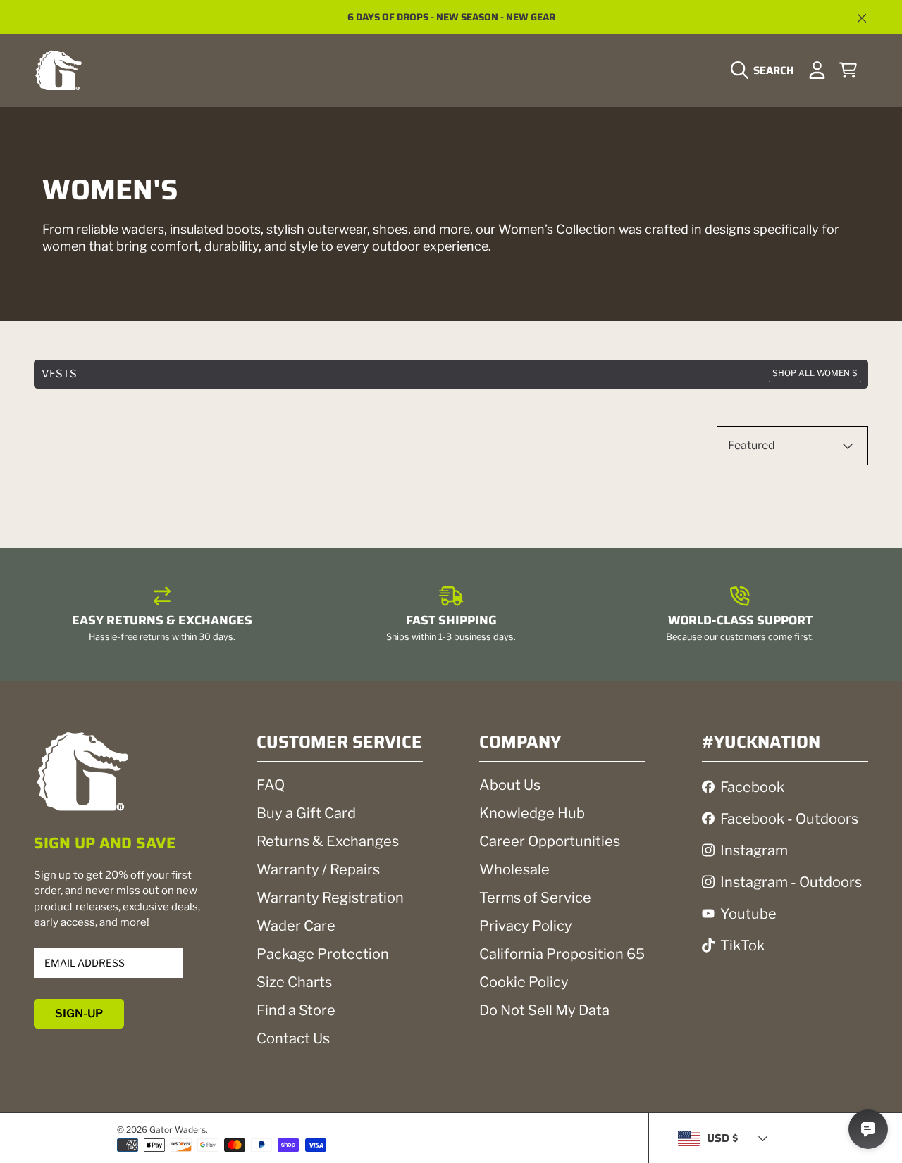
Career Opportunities (549, 841)
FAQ (271, 785)
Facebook (752, 787)
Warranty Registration (330, 898)
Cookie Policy (524, 982)
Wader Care (296, 926)
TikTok (742, 945)
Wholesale (514, 869)
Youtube (748, 913)
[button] (766, 70)
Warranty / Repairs (318, 869)
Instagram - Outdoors (791, 882)
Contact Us (293, 1038)
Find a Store (296, 1010)
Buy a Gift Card (306, 813)
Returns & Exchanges (328, 841)
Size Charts (294, 982)
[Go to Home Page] (58, 70)
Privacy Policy (525, 926)
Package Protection (323, 954)
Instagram (754, 850)
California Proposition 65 (562, 954)
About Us (509, 785)
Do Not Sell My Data (544, 1010)
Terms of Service (535, 898)
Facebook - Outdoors (789, 818)
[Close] (862, 18)
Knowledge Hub (532, 813)
